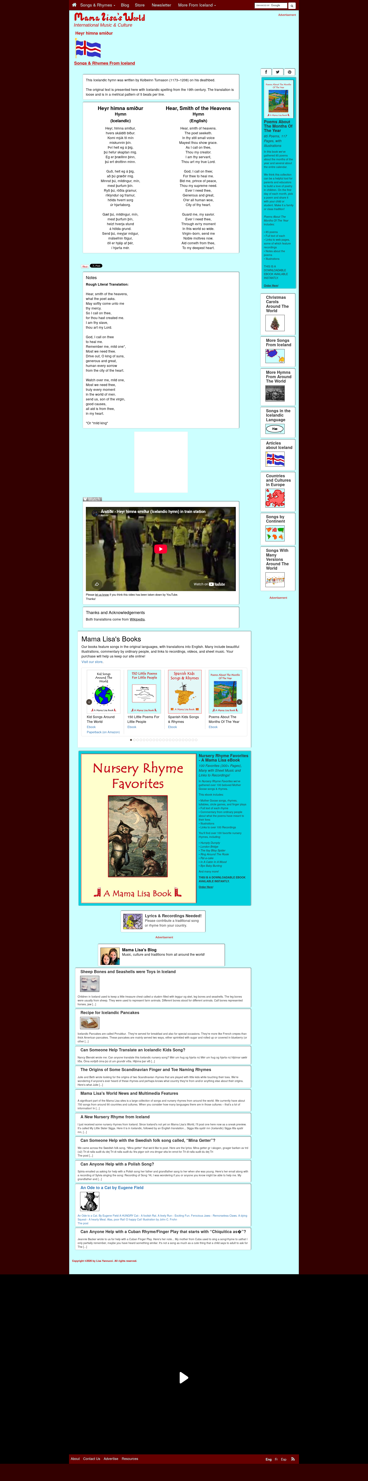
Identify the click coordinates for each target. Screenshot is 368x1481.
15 (177, 740)
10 (160, 740)
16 (180, 740)
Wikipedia (137, 619)
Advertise (111, 1458)
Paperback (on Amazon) (103, 732)
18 (186, 740)
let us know (102, 594)
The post (83, 1223)
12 (167, 740)
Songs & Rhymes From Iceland (104, 63)
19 (190, 740)
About (75, 1458)
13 (170, 740)
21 (196, 740)
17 (183, 740)
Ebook (91, 727)
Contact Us (91, 1458)
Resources (130, 1458)
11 (164, 740)
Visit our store (92, 661)
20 (193, 740)
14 (173, 740)
